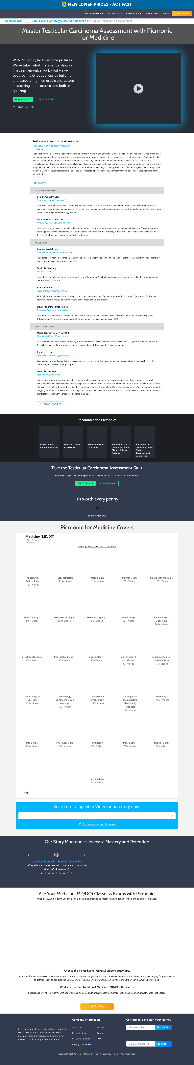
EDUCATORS (151, 13)
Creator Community (81, 1038)
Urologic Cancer (73, 21)
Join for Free (97, 1006)
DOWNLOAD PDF (25, 107)
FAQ (99, 1038)
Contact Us (102, 1033)
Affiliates (101, 1027)
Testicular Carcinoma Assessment (109, 21)
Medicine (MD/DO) (16, 21)
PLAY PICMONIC (23, 99)
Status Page (130, 1054)
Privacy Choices (80, 1044)
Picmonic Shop (79, 1033)
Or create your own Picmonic (99, 824)
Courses (39, 21)
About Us (76, 1027)
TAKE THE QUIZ (47, 99)
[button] (97, 934)
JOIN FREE (182, 13)
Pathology (54, 21)
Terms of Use (118, 1054)
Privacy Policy (105, 1054)
